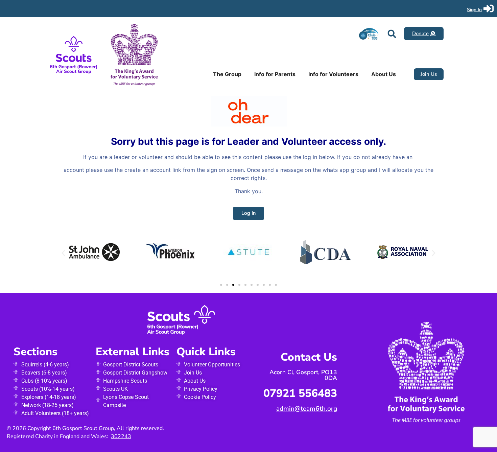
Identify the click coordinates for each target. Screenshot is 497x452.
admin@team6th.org (306, 408)
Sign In (474, 9)
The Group (227, 74)
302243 (121, 436)
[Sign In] (488, 8)
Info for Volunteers (333, 74)
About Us (383, 74)
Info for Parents (274, 74)
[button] (391, 33)
